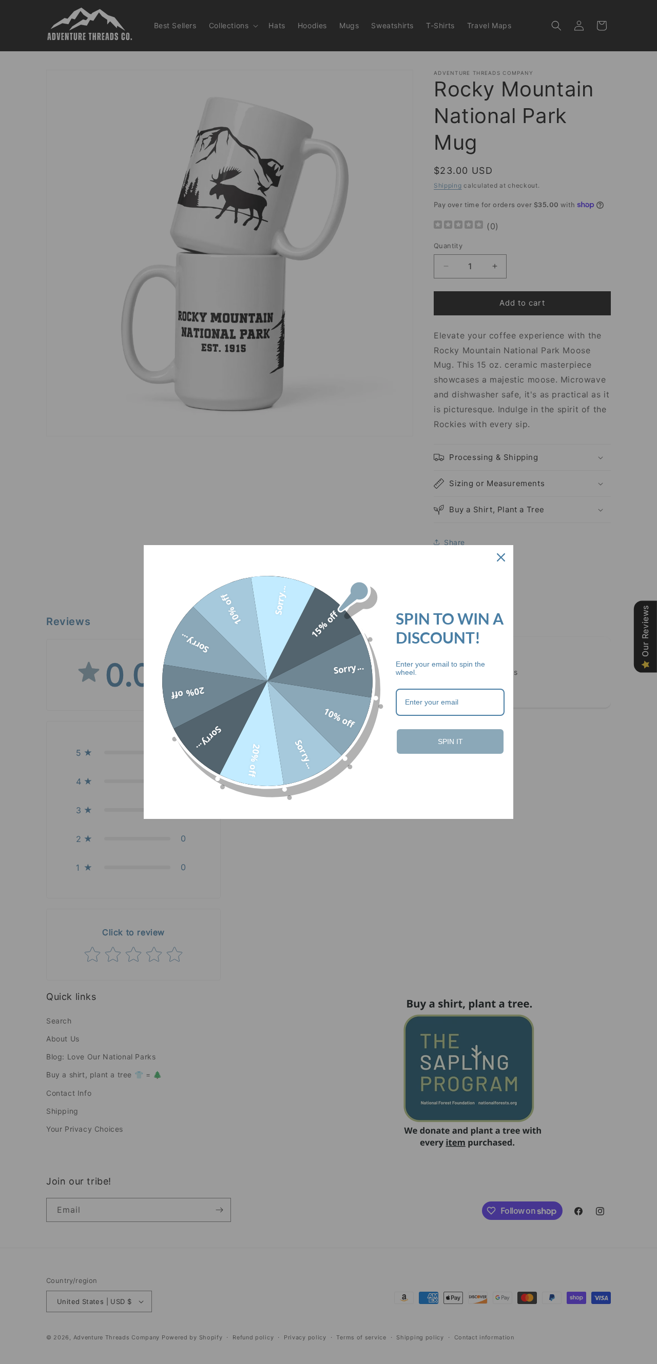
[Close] (501, 557)
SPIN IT (450, 741)
